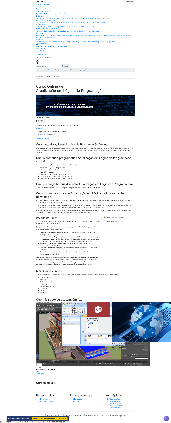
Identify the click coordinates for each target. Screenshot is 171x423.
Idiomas (66, 22)
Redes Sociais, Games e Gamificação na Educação (79, 27)
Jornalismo (112, 35)
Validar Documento (115, 401)
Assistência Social (42, 35)
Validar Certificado (114, 399)
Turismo (46, 37)
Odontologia (76, 42)
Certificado (40, 50)
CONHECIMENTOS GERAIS (46, 20)
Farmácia (54, 42)
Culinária (49, 22)
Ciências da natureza (54, 18)
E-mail (77, 401)
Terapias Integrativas (108, 42)
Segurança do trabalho (71, 31)
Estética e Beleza (58, 22)
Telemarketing (127, 35)
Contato (39, 52)
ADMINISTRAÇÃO (43, 12)
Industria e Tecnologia (43, 46)
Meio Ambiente (75, 22)
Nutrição (69, 42)
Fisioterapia (61, 42)
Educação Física (48, 27)
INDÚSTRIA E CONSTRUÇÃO (47, 29)
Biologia (39, 18)
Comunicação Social (72, 35)
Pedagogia (58, 27)
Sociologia (105, 18)
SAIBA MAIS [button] (40, 374)
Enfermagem (40, 42)
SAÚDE (40, 39)
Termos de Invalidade (115, 405)
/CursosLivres (45, 399)
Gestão (55, 14)
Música (83, 22)
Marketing (39, 37)
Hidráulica (91, 31)
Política (119, 35)
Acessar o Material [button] (42, 138)
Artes (43, 22)
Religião (88, 22)
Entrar (39, 57)
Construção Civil (49, 31)
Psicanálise (89, 42)
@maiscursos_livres (47, 401)
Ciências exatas (67, 18)
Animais (38, 22)
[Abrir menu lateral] (37, 63)
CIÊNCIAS (40, 16)
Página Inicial (41, 70)
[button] (38, 1)
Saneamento (83, 31)
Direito (91, 35)
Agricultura (39, 31)
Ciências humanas (79, 18)
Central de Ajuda (41, 54)
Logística (61, 14)
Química (99, 18)
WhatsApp (78, 399)
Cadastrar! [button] (39, 128)
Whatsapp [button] (130, 2)
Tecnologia (63, 46)
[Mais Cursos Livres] (43, 4)
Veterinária (52, 37)
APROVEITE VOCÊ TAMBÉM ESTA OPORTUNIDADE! (49, 418)
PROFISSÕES (41, 33)
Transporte (104, 22)
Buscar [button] (65, 66)
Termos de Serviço (114, 403)
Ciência (44, 18)
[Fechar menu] (37, 60)
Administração (41, 14)
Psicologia (96, 42)
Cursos (38, 7)
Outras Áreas (95, 22)
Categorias (39, 9)
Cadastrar (47, 57)
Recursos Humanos (70, 14)
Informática (55, 46)
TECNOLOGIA (43, 44)
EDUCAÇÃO (41, 24)
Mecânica (98, 31)
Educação (39, 27)
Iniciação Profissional (101, 35)
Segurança (59, 31)
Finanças (49, 14)
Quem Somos (40, 48)
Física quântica (91, 18)
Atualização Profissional (57, 35)
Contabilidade (84, 35)
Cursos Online (53, 70)
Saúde (83, 42)
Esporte (47, 42)
